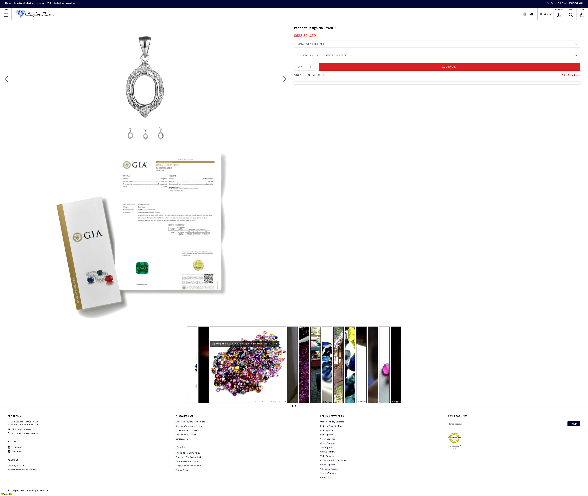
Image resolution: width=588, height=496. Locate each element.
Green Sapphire (327, 443)
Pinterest (17, 451)
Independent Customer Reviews (23, 469)
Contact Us (59, 3)
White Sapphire (327, 451)
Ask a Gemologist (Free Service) (190, 421)
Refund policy (326, 477)
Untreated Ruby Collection (332, 421)
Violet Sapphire (327, 456)
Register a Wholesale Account (189, 426)
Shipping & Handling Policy (187, 452)
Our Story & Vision (16, 465)
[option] (145, 76)
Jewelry (40, 3)
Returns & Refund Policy (186, 461)
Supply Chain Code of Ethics (188, 465)
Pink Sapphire (326, 434)
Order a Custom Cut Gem (187, 430)
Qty (300, 66)
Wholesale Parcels (329, 468)
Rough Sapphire (327, 464)
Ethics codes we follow (185, 434)
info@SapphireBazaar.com (24, 429)
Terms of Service (328, 473)
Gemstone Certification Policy (189, 457)
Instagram (17, 447)
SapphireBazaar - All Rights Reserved (31, 490)
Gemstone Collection (24, 3)
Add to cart (449, 66)
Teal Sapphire (326, 447)
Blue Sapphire (327, 430)
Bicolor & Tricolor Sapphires (333, 460)
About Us (70, 3)
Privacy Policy (181, 470)
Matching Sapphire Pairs (331, 426)
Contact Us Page (183, 438)
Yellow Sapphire (327, 438)
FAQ (49, 3)
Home (8, 3)
